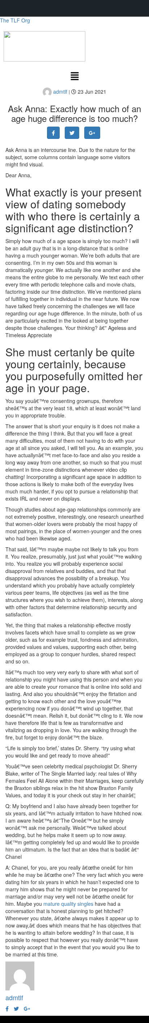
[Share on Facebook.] (53, 133)
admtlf (59, 91)
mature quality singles (68, 903)
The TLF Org (15, 20)
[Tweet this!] (72, 133)
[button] (74, 76)
